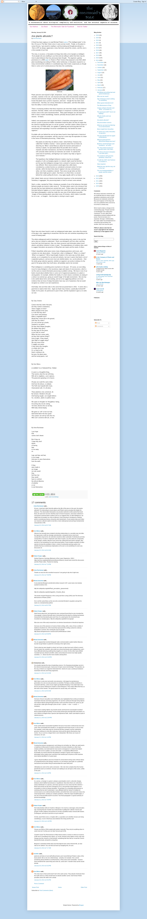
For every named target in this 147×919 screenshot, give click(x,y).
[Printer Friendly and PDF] (38, 494)
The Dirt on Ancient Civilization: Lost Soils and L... (106, 152)
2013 (97, 176)
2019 (97, 48)
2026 (97, 35)
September (100, 70)
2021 (97, 43)
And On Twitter (82, 26)
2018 (97, 50)
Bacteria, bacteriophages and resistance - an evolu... (105, 144)
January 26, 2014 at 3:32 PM (42, 865)
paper (47, 60)
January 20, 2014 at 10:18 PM (43, 657)
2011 (97, 181)
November (100, 65)
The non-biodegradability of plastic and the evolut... (105, 171)
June (99, 77)
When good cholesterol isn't (105, 103)
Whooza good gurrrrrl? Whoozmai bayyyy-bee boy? (106, 140)
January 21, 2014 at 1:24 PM (42, 737)
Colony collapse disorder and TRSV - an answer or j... (105, 108)
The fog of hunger (100, 252)
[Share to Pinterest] (54, 494)
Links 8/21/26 (99, 284)
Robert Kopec (38, 556)
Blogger (81, 905)
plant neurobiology (54, 496)
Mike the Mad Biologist (103, 282)
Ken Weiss (37, 531)
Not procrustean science (104, 122)
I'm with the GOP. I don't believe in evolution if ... (106, 160)
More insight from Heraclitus (105, 129)
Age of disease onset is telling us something (106, 99)
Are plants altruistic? (103, 120)
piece (66, 42)
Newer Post (35, 887)
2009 (97, 186)
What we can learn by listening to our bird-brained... (106, 125)
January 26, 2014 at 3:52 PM (42, 880)
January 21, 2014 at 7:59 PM (42, 800)
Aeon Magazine (101, 251)
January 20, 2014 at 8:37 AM (42, 525)
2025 (97, 37)
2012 (97, 178)
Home (60, 887)
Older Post (84, 887)
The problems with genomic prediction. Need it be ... (105, 156)
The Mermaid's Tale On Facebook (62, 26)
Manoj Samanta (38, 580)
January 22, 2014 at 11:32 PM (43, 821)
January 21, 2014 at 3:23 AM (42, 673)
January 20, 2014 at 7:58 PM (42, 575)
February (100, 87)
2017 (97, 53)
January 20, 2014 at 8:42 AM (42, 550)
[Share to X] (50, 494)
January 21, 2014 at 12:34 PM (43, 717)
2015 (97, 58)
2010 (97, 183)
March (99, 85)
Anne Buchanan (38, 506)
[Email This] (46, 494)
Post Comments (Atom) (46, 890)
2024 (97, 40)
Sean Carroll (100, 289)
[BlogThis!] (48, 494)
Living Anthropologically (103, 274)
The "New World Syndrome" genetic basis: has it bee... (105, 148)
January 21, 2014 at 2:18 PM (42, 773)
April (98, 82)
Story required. (101, 164)
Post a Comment (39, 883)
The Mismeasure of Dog (104, 105)
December (100, 62)
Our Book (44, 26)
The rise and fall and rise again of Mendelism (106, 136)
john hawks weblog (102, 267)
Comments (99, 326)
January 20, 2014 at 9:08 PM (42, 634)
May (98, 80)
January (99, 90)
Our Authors (34, 26)
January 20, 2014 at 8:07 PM (42, 605)
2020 (97, 45)
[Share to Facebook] (52, 494)
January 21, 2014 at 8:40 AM (42, 691)
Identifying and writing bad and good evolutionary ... (106, 93)
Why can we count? (103, 96)
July (98, 75)
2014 (97, 60)
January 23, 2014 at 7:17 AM (42, 848)
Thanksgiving (99, 290)
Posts (98, 323)
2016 (97, 55)
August (99, 72)
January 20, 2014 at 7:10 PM (42, 564)
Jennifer (36, 853)
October (99, 67)
